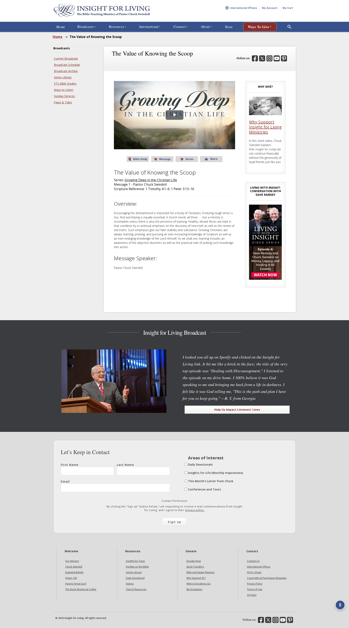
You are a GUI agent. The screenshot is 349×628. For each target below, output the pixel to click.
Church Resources (136, 589)
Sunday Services (64, 96)
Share (214, 159)
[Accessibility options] (340, 605)
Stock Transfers (195, 566)
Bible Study (140, 159)
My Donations (194, 589)
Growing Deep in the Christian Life (151, 180)
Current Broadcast (66, 58)
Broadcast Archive (66, 71)
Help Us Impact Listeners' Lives (237, 409)
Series (189, 159)
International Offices (258, 566)
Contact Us (253, 561)
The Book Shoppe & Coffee (80, 589)
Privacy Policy (254, 583)
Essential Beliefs (74, 572)
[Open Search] (289, 27)
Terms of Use (254, 589)
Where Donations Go (198, 583)
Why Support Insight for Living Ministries (265, 127)
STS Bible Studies (65, 83)
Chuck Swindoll (73, 566)
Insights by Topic (135, 561)
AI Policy (251, 595)
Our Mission (72, 561)
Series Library (62, 77)
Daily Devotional (135, 578)
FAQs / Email (254, 572)
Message (165, 159)
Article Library (134, 572)
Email (65, 481)
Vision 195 (71, 578)
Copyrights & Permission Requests (266, 578)
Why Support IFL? (196, 578)
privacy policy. (195, 510)
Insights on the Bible (137, 566)
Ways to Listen (63, 90)
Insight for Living (101, 11)
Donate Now (193, 561)
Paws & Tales (63, 102)
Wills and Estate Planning (200, 572)
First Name (69, 465)
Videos (130, 583)
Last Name (125, 465)
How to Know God (75, 583)
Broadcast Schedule (67, 65)
